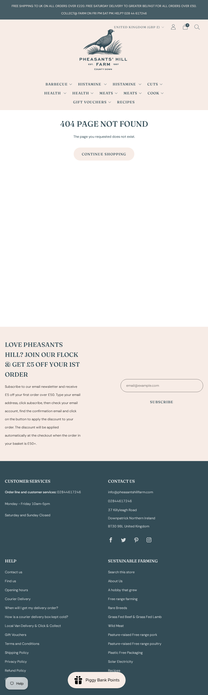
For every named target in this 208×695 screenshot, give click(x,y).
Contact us (13, 572)
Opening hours (16, 590)
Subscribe (161, 402)
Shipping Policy (17, 653)
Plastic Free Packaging (125, 653)
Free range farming (123, 599)
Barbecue (57, 84)
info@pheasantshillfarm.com (130, 492)
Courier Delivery (18, 599)
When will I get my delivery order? (31, 608)
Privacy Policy (16, 661)
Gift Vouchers (90, 102)
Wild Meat (116, 626)
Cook (153, 93)
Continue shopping (104, 154)
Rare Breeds (117, 608)
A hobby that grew (122, 590)
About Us (115, 581)
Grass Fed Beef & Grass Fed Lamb (135, 617)
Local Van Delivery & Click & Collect (33, 626)
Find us (10, 581)
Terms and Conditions (22, 644)
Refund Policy (15, 670)
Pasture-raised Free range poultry (134, 644)
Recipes (126, 102)
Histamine (90, 84)
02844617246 (120, 501)
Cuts (152, 84)
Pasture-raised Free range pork (132, 635)
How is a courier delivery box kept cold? (36, 617)
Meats (106, 93)
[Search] (197, 27)
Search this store (121, 572)
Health (53, 93)
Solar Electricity (120, 661)
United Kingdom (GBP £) (137, 27)
